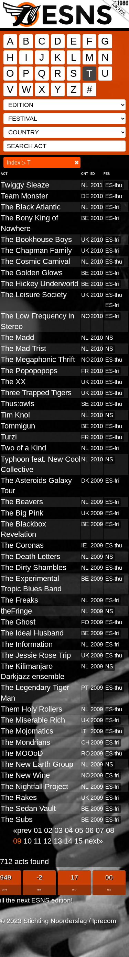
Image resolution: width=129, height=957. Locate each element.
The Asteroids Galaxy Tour (36, 485)
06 (90, 830)
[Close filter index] (76, 162)
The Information (27, 644)
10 (28, 841)
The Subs (17, 819)
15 (79, 841)
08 (110, 830)
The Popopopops (29, 370)
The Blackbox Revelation (23, 529)
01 (39, 830)
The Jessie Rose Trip (36, 655)
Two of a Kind (23, 448)
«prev (23, 830)
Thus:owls (17, 403)
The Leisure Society (34, 294)
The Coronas (22, 545)
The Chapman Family (36, 250)
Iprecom (104, 920)
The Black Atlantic (31, 207)
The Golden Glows (32, 272)
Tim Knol (15, 415)
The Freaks (19, 600)
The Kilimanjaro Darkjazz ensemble (32, 671)
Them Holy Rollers (31, 709)
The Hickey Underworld (39, 283)
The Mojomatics (27, 731)
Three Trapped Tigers (36, 392)
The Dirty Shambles (33, 567)
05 (80, 830)
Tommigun (18, 426)
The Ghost (18, 622)
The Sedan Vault (28, 808)
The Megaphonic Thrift (38, 359)
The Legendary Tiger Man (35, 692)
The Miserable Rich (33, 720)
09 (18, 841)
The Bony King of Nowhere (29, 223)
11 (38, 841)
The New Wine (25, 775)
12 (48, 841)
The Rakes (19, 797)
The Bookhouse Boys (36, 239)
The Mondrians (25, 742)
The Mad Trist (23, 348)
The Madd (17, 337)
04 (70, 830)
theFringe (16, 611)
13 (59, 841)
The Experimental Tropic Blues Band (31, 583)
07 (101, 830)
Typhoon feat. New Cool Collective (40, 464)
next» (94, 841)
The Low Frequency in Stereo (37, 321)
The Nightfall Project (34, 786)
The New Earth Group (37, 764)
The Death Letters (30, 556)
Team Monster (24, 196)
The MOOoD (22, 753)
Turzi (9, 437)
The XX (13, 381)
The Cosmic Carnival (35, 261)
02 (49, 830)
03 (59, 830)
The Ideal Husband (32, 633)
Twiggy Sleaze (25, 185)
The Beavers (22, 501)
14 (69, 841)
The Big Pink (22, 513)
